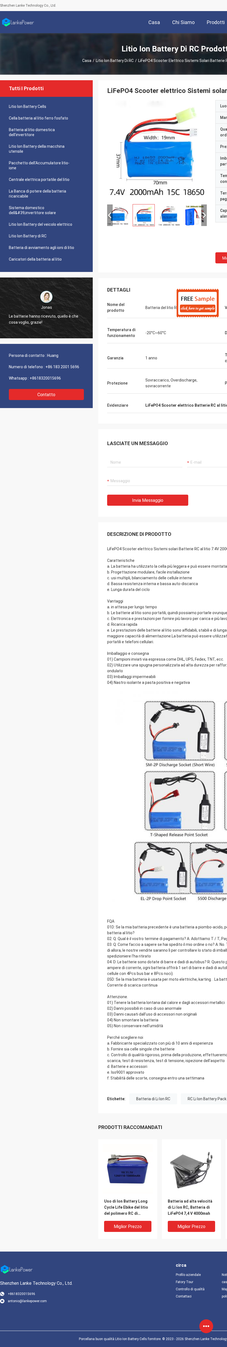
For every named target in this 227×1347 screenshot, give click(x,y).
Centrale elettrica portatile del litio (39, 179)
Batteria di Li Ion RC (153, 1099)
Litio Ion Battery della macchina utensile (37, 149)
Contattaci (184, 1296)
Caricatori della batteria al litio (35, 259)
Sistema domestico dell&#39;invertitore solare (32, 210)
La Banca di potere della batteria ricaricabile (37, 193)
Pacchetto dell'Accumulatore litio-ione (39, 165)
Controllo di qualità (190, 1289)
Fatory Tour (184, 1282)
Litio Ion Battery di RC (115, 60)
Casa (86, 60)
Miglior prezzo (128, 1226)
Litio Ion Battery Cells (27, 106)
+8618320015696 (45, 378)
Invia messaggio (147, 500)
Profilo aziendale (188, 1275)
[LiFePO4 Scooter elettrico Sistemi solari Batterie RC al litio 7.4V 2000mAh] (157, 150)
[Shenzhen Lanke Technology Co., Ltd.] (18, 22)
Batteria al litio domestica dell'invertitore (32, 132)
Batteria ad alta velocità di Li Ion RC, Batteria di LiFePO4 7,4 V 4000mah (190, 1207)
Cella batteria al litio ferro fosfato (38, 118)
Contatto (46, 394)
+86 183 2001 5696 (62, 367)
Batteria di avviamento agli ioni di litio (41, 247)
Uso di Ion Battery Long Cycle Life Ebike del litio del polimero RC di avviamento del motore (126, 1207)
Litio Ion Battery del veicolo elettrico (40, 224)
